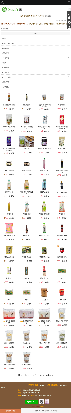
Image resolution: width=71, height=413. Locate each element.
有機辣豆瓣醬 (62, 257)
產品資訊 (61, 20)
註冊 (13, 411)
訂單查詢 (54, 411)
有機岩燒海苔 (26, 257)
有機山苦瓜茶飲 (44, 235)
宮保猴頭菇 (62, 105)
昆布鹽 (26, 149)
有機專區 (6, 53)
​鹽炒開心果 (27, 343)
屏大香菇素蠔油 (61, 193)
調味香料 (6, 67)
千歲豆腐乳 (44, 300)
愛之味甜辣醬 (62, 235)
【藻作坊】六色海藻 (26, 128)
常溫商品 (6, 48)
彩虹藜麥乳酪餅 (9, 235)
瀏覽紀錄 (48, 16)
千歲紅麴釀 (62, 300)
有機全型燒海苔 (9, 257)
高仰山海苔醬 (26, 171)
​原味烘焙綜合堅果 (9, 364)
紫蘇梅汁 (9, 278)
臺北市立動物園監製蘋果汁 (62, 128)
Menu (35, 34)
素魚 (26, 300)
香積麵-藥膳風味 (45, 322)
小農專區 (6, 58)
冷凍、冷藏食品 (8, 43)
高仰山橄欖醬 (9, 171)
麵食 (4, 63)
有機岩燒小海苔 (44, 257)
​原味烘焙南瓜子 (61, 343)
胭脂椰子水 (44, 171)
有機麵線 (62, 214)
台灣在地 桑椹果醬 (44, 149)
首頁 (57, 20)
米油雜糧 (6, 72)
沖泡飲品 (6, 87)
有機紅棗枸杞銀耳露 (26, 193)
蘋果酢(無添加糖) (9, 105)
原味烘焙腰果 (9, 343)
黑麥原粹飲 (27, 235)
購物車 (37, 411)
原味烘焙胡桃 (26, 364)
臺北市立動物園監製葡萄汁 (9, 150)
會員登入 (8, 411)
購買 (12, 109)
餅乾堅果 (6, 82)
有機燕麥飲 (27, 214)
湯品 (4, 39)
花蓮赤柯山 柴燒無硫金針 (44, 106)
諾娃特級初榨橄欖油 (62, 172)
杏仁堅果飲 (9, 192)
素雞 (9, 300)
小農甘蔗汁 (9, 214)
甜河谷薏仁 (62, 149)
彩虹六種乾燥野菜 (9, 127)
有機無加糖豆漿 (44, 214)
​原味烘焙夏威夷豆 (62, 321)
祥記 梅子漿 (44, 278)
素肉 (62, 278)
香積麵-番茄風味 (10, 322)
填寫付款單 (45, 411)
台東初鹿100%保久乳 (44, 128)
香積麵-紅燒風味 (28, 322)
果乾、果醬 (7, 77)
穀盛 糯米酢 (27, 105)
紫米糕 (26, 278)
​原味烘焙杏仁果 (44, 343)
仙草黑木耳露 (44, 192)
